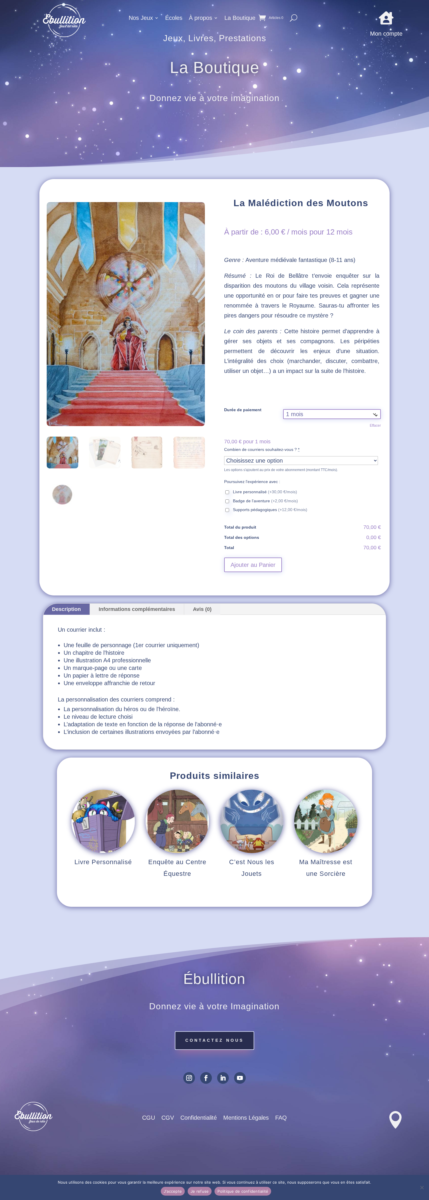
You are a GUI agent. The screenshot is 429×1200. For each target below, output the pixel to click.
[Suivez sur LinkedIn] (223, 1078)
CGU (148, 1118)
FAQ (281, 1118)
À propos (200, 18)
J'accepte (173, 1191)
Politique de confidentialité (242, 1191)
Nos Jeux (141, 18)
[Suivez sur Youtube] (240, 1078)
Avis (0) (202, 609)
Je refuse (200, 1191)
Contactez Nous (214, 1040)
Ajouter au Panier (253, 565)
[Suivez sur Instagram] (189, 1078)
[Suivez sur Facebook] (206, 1078)
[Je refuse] (422, 1187)
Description (66, 609)
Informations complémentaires (137, 609)
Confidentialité (198, 1118)
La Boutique (239, 18)
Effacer (375, 425)
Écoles (173, 18)
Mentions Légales (246, 1118)
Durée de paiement (242, 409)
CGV (167, 1118)
